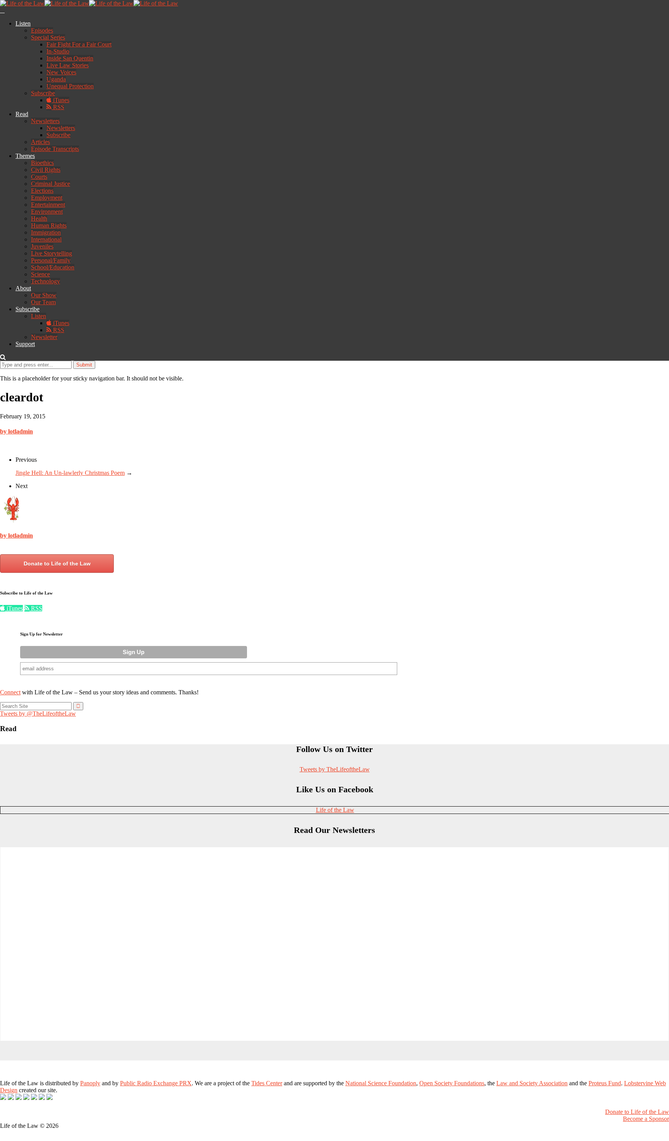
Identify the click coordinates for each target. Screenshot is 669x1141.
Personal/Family (50, 260)
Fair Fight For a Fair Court (79, 44)
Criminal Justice (50, 183)
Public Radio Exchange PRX (156, 1083)
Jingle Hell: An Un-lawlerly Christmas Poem (70, 472)
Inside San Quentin (69, 58)
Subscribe (43, 93)
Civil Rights (45, 169)
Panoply (90, 1083)
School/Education (52, 267)
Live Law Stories (67, 65)
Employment (46, 197)
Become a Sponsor (646, 1118)
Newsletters (45, 121)
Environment (47, 211)
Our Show (44, 295)
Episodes (42, 30)
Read (21, 114)
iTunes (60, 100)
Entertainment (48, 204)
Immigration (46, 232)
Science (40, 274)
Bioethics (42, 162)
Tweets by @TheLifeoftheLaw (38, 713)
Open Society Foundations (451, 1083)
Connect (10, 692)
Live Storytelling (51, 253)
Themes (25, 155)
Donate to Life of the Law (57, 563)
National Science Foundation (380, 1083)
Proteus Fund (604, 1083)
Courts (39, 176)
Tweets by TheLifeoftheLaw (335, 769)
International (46, 239)
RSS (57, 107)
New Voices (61, 72)
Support (25, 344)
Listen (23, 23)
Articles (40, 142)
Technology (45, 281)
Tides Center (266, 1083)
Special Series (48, 37)
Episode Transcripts (55, 149)
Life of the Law (335, 810)
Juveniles (42, 246)
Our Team (43, 302)
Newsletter (44, 337)
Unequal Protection (70, 86)
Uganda (56, 79)
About (23, 288)
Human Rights (49, 225)
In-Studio (57, 51)
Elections (42, 190)
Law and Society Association (532, 1083)
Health (39, 218)
